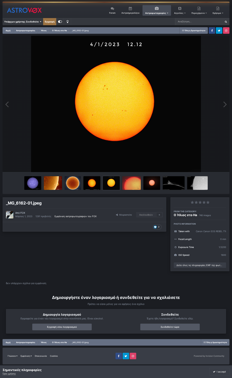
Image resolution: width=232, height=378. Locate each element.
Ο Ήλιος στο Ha (185, 215)
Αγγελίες (178, 13)
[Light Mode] (67, 21)
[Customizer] (60, 21)
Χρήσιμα (217, 13)
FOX (22, 212)
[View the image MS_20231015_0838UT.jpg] (32, 183)
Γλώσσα (12, 356)
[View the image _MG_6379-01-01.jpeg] (91, 183)
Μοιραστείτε (125, 214)
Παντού (214, 21)
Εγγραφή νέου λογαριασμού (62, 327)
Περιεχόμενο (198, 13)
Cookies (54, 356)
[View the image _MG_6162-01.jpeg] (111, 183)
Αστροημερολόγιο (130, 13)
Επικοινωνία (41, 356)
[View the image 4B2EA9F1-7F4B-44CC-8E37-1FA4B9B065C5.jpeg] (131, 183)
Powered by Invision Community (209, 356)
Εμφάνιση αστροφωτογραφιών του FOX (75, 216)
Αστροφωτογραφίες (155, 13)
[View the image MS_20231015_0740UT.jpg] (73, 183)
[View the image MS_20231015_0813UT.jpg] (53, 183)
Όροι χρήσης (9, 373)
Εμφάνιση (26, 356)
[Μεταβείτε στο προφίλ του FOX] (9, 214)
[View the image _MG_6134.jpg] (151, 183)
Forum (112, 13)
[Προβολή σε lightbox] (116, 104)
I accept (220, 371)
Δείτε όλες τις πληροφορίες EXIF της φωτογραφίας (201, 265)
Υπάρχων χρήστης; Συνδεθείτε (22, 21)
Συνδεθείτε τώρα (170, 327)
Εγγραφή (50, 21)
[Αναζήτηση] (225, 21)
